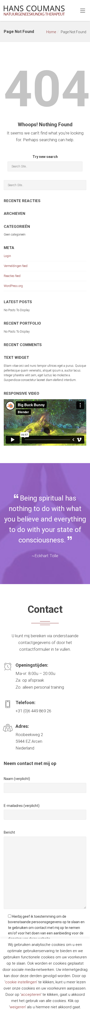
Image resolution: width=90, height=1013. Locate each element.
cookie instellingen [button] (20, 982)
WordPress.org (13, 286)
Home (51, 32)
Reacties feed (12, 276)
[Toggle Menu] (82, 10)
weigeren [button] (17, 1007)
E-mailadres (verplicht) (22, 806)
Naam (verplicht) (17, 779)
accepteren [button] (31, 994)
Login (7, 256)
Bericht (9, 832)
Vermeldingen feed (16, 266)
